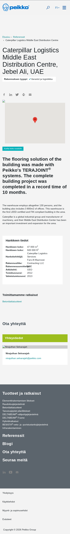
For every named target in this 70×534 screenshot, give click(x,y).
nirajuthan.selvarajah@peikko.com (23, 358)
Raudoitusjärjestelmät (13, 404)
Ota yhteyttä (14, 452)
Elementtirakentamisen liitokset (18, 400)
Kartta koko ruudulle (13, 148)
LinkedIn (10, 94)
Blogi (7, 443)
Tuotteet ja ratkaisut (21, 393)
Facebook (4, 94)
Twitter (17, 94)
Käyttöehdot (8, 501)
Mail (30, 94)
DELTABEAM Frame (13, 417)
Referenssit (19, 37)
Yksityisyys (8, 493)
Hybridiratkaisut (10, 421)
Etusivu (6, 37)
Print (23, 94)
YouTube (10, 470)
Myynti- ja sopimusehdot (15, 510)
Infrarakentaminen (11, 428)
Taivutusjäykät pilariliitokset (16, 411)
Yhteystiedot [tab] (14, 338)
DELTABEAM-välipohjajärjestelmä (20, 414)
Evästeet (6, 519)
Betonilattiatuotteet (12, 301)
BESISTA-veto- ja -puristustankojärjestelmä (25, 424)
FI (56, 7)
